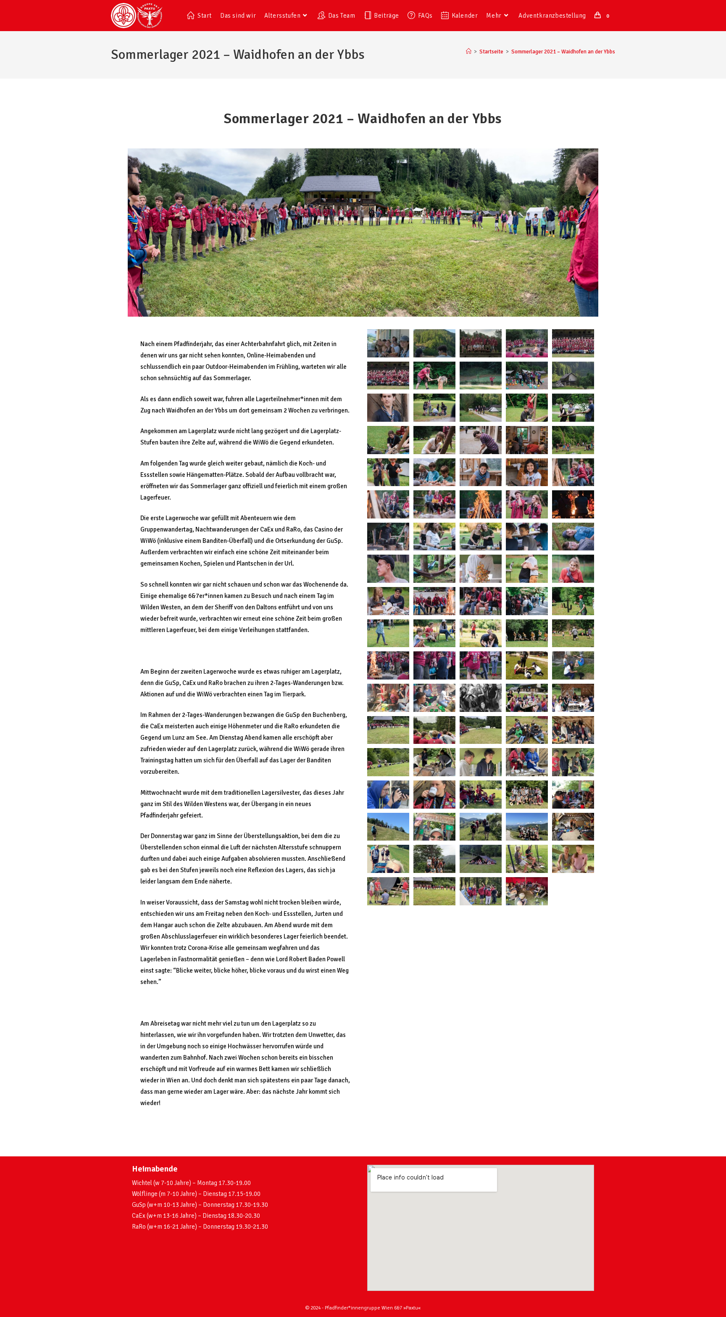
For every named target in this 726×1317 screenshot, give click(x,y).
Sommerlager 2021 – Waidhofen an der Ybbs (563, 51)
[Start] (468, 51)
